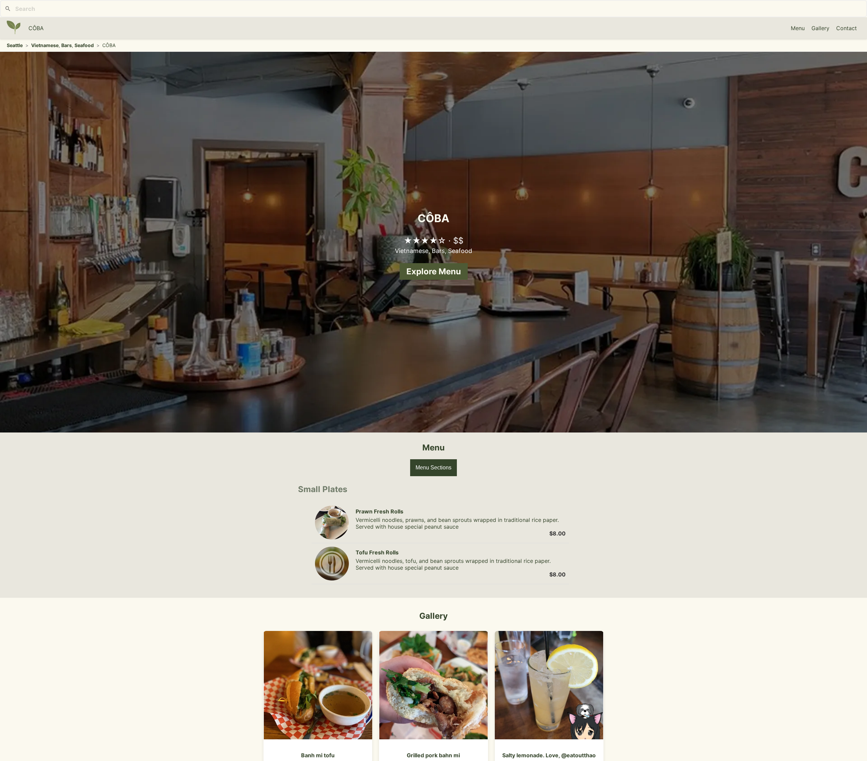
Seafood (84, 45)
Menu (798, 28)
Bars (66, 45)
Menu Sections (433, 467)
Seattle (15, 45)
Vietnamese (45, 45)
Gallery (820, 28)
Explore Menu (433, 271)
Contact (846, 28)
